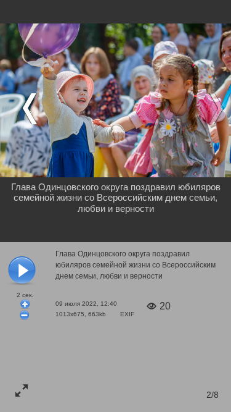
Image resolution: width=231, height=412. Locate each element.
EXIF (127, 314)
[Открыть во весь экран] (21, 390)
